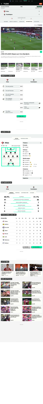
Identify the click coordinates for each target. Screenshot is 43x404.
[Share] (41, 52)
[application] (21, 38)
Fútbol (3, 275)
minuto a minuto (13, 21)
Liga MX (17, 275)
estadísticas (29, 21)
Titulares (25, 142)
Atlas (16, 138)
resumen (6, 21)
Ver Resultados (36, 247)
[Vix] (40, 4)
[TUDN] (6, 3)
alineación (21, 21)
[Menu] (1, 4)
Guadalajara (24, 138)
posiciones (36, 21)
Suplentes (25, 178)
